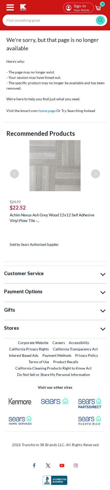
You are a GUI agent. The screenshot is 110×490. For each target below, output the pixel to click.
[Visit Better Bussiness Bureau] (55, 479)
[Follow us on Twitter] (48, 465)
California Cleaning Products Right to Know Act (53, 368)
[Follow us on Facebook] (34, 465)
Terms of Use (39, 362)
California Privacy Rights (29, 349)
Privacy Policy (86, 355)
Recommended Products (40, 133)
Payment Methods (56, 355)
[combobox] (55, 20)
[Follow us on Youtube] (62, 465)
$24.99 (15, 202)
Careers (58, 342)
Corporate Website (33, 342)
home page (47, 110)
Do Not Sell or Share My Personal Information (53, 374)
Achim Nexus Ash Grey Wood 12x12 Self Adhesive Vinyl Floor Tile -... (52, 218)
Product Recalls (66, 361)
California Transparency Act (75, 349)
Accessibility (79, 342)
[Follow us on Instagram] (76, 465)
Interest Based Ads (23, 355)
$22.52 (18, 207)
